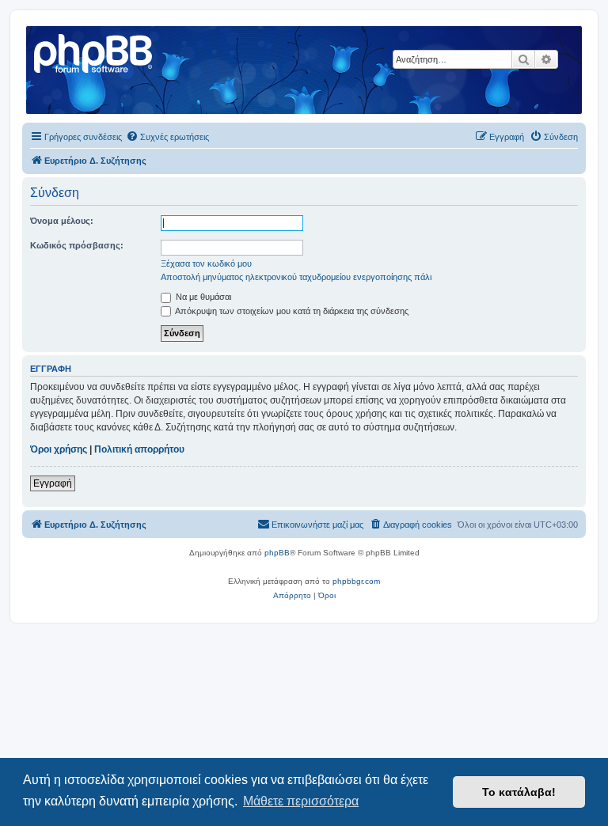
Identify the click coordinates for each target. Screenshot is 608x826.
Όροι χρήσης (58, 449)
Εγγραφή (52, 483)
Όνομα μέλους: (61, 220)
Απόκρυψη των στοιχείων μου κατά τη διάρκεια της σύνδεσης (290, 311)
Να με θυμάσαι (202, 296)
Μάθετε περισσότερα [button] (301, 801)
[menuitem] (167, 136)
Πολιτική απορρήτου (139, 449)
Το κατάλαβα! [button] (519, 792)
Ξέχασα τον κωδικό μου (206, 263)
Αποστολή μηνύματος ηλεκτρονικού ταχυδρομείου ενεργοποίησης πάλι (296, 277)
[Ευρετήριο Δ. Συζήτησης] (94, 51)
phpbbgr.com (356, 581)
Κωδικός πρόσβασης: (77, 245)
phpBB (277, 552)
